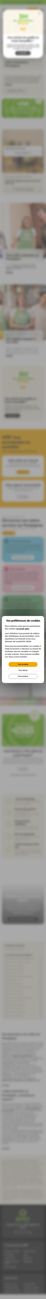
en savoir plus (23, 628)
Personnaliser (23, 676)
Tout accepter (23, 664)
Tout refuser (23, 670)
